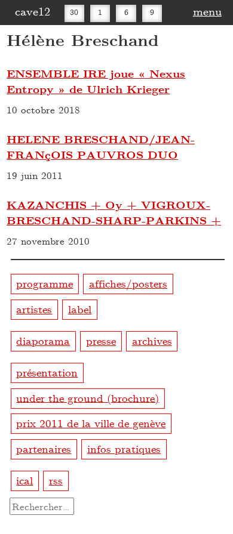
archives (152, 340)
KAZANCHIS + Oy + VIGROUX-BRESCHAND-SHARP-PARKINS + (114, 212)
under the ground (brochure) (87, 397)
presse (101, 340)
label (79, 308)
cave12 (32, 10)
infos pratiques (124, 448)
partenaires (43, 448)
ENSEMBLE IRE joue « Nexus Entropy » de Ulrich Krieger (96, 81)
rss (56, 480)
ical (24, 480)
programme (44, 283)
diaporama (43, 340)
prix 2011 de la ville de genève (90, 422)
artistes (34, 308)
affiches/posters (128, 283)
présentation (47, 372)
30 (74, 12)
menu (207, 10)
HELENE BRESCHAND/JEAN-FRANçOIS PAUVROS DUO (101, 146)
